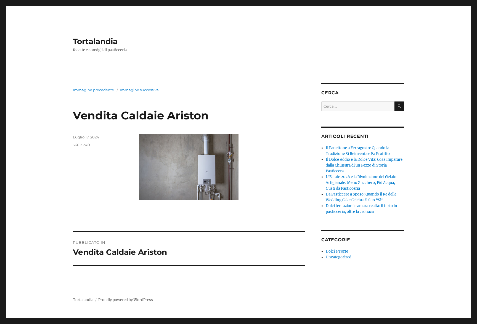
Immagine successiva (139, 90)
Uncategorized (338, 257)
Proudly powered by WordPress (125, 300)
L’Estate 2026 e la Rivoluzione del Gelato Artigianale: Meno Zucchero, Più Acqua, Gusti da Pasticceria (361, 183)
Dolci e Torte (337, 251)
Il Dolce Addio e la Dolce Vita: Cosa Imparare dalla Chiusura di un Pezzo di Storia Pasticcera (364, 165)
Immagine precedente (93, 90)
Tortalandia (95, 41)
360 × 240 (81, 145)
